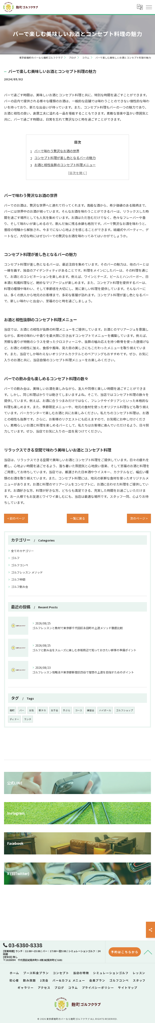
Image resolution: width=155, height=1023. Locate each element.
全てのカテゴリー (22, 551)
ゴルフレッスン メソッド (27, 572)
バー (21, 710)
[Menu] (148, 7)
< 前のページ (16, 518)
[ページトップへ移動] (148, 952)
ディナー (14, 719)
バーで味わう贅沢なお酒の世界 (56, 150)
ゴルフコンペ (19, 565)
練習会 (90, 710)
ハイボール (105, 710)
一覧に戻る (77, 518)
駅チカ (42, 710)
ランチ (27, 719)
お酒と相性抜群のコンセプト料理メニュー (65, 164)
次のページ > (139, 518)
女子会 (54, 710)
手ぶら (66, 710)
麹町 (12, 710)
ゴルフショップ (124, 710)
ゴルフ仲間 (18, 579)
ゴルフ (15, 558)
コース (78, 710)
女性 (31, 710)
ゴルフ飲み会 (19, 587)
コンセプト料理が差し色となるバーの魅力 (65, 157)
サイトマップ (127, 988)
